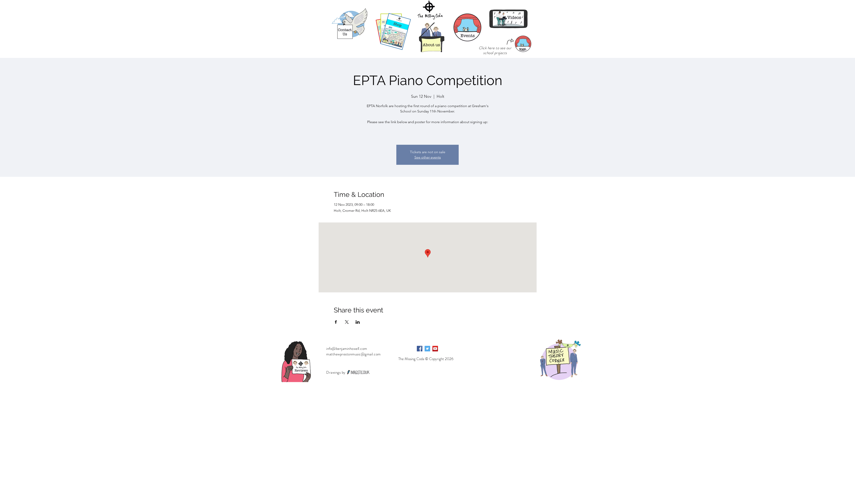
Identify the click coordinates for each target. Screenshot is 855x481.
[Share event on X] (347, 322)
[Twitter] (427, 348)
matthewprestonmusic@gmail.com (353, 354)
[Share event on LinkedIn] (358, 322)
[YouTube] (435, 348)
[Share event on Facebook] (336, 322)
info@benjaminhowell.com (346, 348)
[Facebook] (419, 348)
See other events (427, 157)
